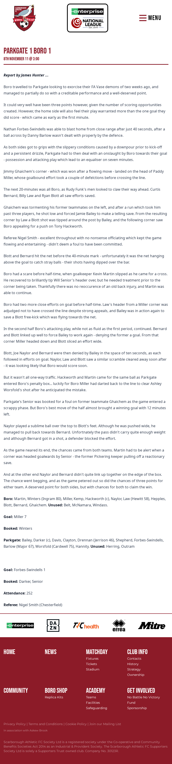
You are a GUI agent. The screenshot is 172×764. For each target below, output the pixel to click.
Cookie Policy (77, 724)
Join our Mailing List (105, 724)
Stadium (92, 669)
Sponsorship (137, 708)
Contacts (134, 659)
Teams (91, 697)
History (133, 664)
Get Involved (141, 691)
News (50, 652)
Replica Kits (54, 697)
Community (16, 691)
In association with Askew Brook (25, 730)
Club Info (137, 652)
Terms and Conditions (46, 724)
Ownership (135, 675)
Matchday (97, 652)
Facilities (93, 703)
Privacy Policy (16, 724)
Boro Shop (56, 691)
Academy (95, 691)
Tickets (91, 664)
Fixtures (92, 659)
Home (9, 652)
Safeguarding (96, 708)
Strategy (134, 669)
